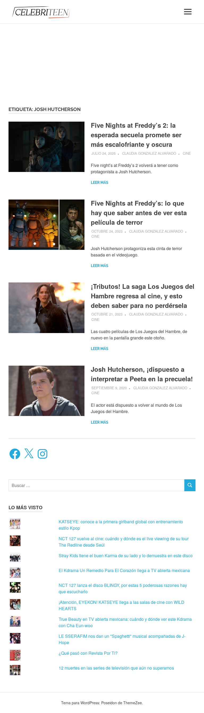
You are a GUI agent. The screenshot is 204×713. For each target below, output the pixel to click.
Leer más (99, 182)
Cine (187, 153)
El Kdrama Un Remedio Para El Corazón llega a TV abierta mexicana (124, 570)
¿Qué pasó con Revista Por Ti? (88, 653)
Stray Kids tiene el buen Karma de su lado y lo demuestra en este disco (126, 555)
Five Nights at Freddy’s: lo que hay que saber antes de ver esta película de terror (139, 212)
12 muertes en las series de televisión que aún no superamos (116, 668)
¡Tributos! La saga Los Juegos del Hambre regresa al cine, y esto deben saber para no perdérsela (142, 296)
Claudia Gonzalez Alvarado (149, 153)
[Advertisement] (102, 60)
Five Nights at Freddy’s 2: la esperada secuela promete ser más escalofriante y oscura (136, 135)
